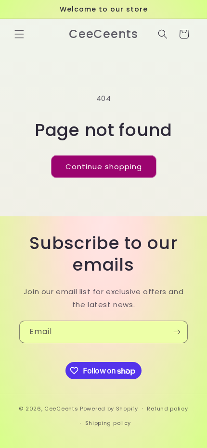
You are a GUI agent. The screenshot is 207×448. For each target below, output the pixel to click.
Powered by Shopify (109, 408)
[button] (19, 34)
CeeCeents (61, 408)
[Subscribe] (176, 332)
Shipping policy (108, 423)
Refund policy (167, 408)
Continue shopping (103, 167)
